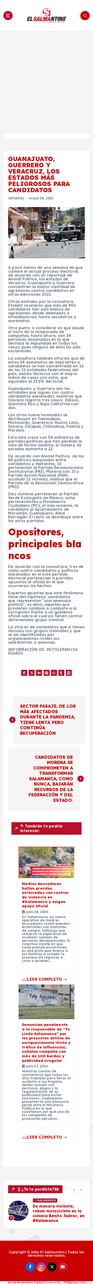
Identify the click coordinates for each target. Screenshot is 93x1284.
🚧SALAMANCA (45, 1200)
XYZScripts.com (74, 1282)
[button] (74, 1189)
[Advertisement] (46, 80)
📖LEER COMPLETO (42, 979)
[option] (46, 1211)
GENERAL (16, 198)
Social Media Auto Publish (26, 1282)
